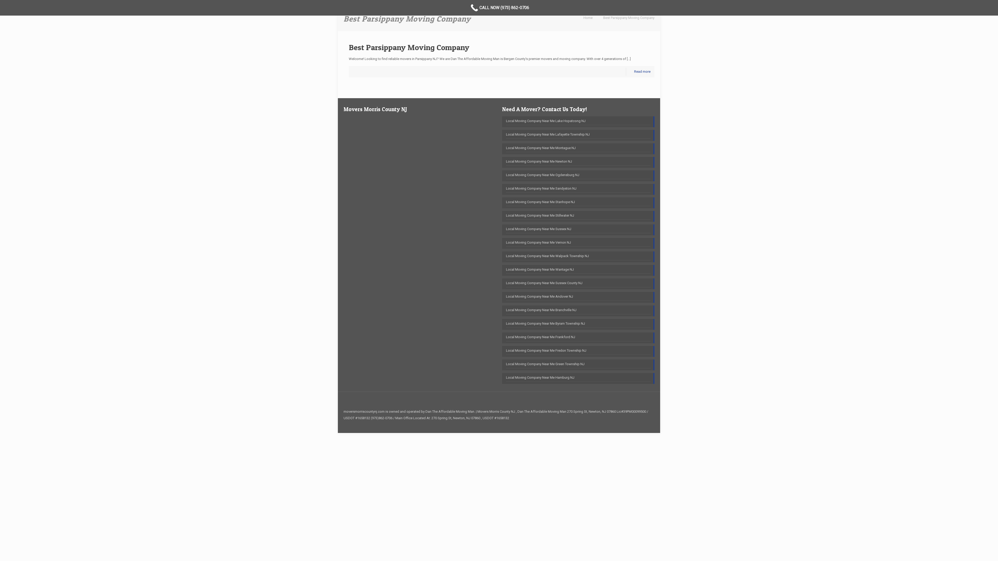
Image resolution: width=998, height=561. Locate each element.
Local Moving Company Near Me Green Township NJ (545, 364)
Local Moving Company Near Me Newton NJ (539, 161)
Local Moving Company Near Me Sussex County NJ (544, 283)
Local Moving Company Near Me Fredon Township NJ (546, 350)
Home (588, 18)
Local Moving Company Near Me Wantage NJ (540, 269)
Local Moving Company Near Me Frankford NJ (540, 337)
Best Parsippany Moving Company (628, 18)
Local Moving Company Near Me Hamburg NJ (540, 377)
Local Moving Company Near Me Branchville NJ (541, 310)
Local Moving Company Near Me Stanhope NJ (540, 202)
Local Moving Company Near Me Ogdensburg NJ (542, 175)
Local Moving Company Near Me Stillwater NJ (540, 215)
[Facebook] (646, 424)
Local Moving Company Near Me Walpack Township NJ (547, 256)
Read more (642, 72)
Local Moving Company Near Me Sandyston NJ (541, 188)
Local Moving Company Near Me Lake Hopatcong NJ (546, 121)
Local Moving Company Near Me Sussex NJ (538, 229)
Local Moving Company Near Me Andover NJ (539, 296)
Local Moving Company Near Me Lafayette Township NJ (548, 134)
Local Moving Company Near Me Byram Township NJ (545, 323)
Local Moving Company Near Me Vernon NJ (538, 242)
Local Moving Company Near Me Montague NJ (541, 148)
